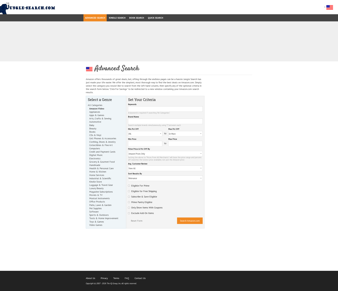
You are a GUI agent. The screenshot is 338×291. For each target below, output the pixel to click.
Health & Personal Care (101, 168)
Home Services (96, 175)
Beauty (92, 128)
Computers (94, 148)
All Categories (95, 105)
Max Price (172, 139)
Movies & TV (95, 195)
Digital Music (96, 155)
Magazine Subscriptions (101, 191)
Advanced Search (95, 17)
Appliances (94, 111)
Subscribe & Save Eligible (144, 196)
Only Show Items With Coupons (147, 207)
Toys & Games (96, 221)
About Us (90, 278)
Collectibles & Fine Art (101, 145)
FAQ (127, 278)
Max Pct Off (173, 129)
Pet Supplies (95, 208)
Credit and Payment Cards (102, 151)
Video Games (95, 224)
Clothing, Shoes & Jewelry (102, 141)
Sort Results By (135, 174)
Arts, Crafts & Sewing (100, 118)
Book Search (136, 17)
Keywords (132, 104)
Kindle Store (95, 181)
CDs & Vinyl (95, 135)
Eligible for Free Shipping (144, 191)
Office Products (97, 201)
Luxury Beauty (96, 188)
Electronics (94, 158)
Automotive (95, 121)
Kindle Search (117, 17)
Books (92, 131)
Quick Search (155, 17)
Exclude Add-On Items (142, 213)
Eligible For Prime (140, 185)
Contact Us (140, 278)
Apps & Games (96, 115)
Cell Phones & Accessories (102, 138)
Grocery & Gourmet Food (102, 161)
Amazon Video (96, 108)
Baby (91, 125)
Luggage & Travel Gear (101, 184)
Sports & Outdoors (99, 214)
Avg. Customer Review (137, 164)
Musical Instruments (99, 198)
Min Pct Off (133, 129)
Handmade (94, 165)
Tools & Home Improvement (103, 218)
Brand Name (133, 117)
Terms (116, 278)
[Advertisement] (169, 41)
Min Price (132, 139)
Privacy (104, 278)
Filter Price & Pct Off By (139, 149)
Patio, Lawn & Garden (100, 205)
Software (93, 211)
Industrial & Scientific (100, 178)
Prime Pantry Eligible (141, 202)
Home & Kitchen (97, 171)
